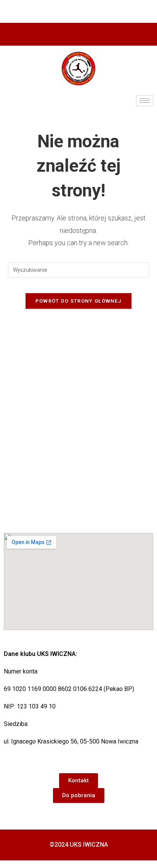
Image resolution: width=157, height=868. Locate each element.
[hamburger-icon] (144, 100)
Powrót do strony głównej (78, 301)
